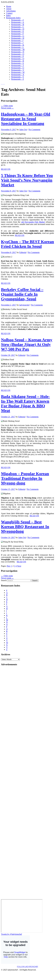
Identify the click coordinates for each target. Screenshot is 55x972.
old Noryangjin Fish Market (33, 222)
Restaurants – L (17, 47)
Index (8, 15)
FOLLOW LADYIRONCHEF (27, 966)
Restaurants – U (17, 68)
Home (8, 6)
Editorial (22, 252)
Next (19, 566)
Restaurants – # (17, 20)
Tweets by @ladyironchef (11, 934)
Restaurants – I (17, 40)
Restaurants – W (18, 72)
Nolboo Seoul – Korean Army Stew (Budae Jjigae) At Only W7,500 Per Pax (26, 344)
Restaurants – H (17, 38)
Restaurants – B (17, 24)
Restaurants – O (17, 54)
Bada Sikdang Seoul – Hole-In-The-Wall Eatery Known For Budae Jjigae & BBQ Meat (25, 403)
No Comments (34, 129)
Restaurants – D (17, 29)
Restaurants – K (17, 45)
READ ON (5, 169)
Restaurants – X (17, 75)
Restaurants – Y (17, 77)
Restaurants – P (17, 56)
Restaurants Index (13, 18)
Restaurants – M (17, 49)
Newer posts (7, 108)
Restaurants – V (17, 70)
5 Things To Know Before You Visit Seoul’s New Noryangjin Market (27, 180)
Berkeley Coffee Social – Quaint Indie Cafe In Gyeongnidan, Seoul (22, 294)
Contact (9, 13)
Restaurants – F (17, 34)
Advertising (11, 11)
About (8, 9)
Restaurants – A (17, 22)
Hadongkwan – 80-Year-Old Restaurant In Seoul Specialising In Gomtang (25, 119)
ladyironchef (24, 305)
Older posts (7, 106)
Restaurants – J (17, 43)
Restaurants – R (17, 61)
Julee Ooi (23, 129)
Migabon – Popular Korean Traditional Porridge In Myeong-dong (25, 478)
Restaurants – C (17, 27)
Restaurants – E (17, 31)
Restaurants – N (17, 52)
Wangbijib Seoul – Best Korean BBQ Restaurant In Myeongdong (25, 526)
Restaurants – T (17, 65)
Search (4, 580)
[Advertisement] (11, 706)
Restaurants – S (17, 63)
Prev (8, 566)
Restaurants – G (17, 36)
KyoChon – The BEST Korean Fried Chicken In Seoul (27, 244)
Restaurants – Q (17, 59)
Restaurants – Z (17, 79)
